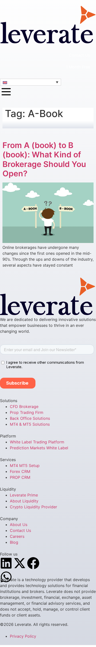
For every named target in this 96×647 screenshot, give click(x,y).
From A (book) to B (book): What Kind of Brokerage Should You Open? (44, 159)
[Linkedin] (6, 563)
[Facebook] (33, 563)
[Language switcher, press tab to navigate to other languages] (30, 82)
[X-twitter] (20, 563)
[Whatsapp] (6, 577)
